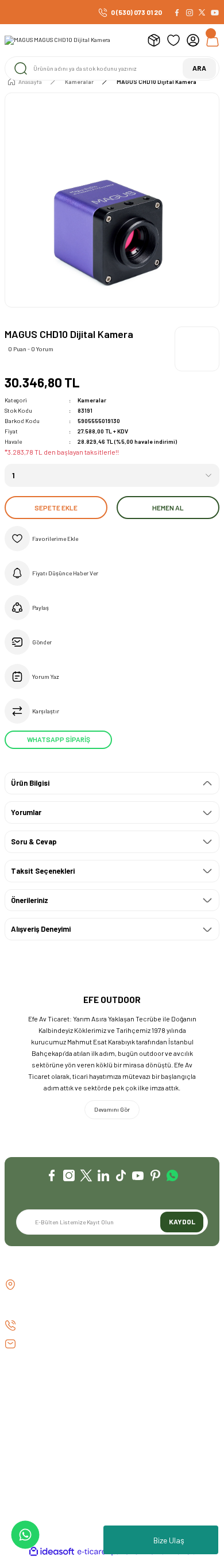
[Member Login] (193, 40)
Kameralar (92, 400)
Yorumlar (26, 812)
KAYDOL (182, 1221)
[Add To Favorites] (112, 538)
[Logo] (57, 40)
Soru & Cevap (34, 841)
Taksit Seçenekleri (43, 870)
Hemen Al (168, 508)
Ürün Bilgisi (30, 782)
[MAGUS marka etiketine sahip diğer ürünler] (197, 348)
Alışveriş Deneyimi (41, 928)
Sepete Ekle (56, 508)
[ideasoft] (52, 1552)
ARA (199, 68)
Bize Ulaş (168, 1540)
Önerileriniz (29, 900)
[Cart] (212, 40)
